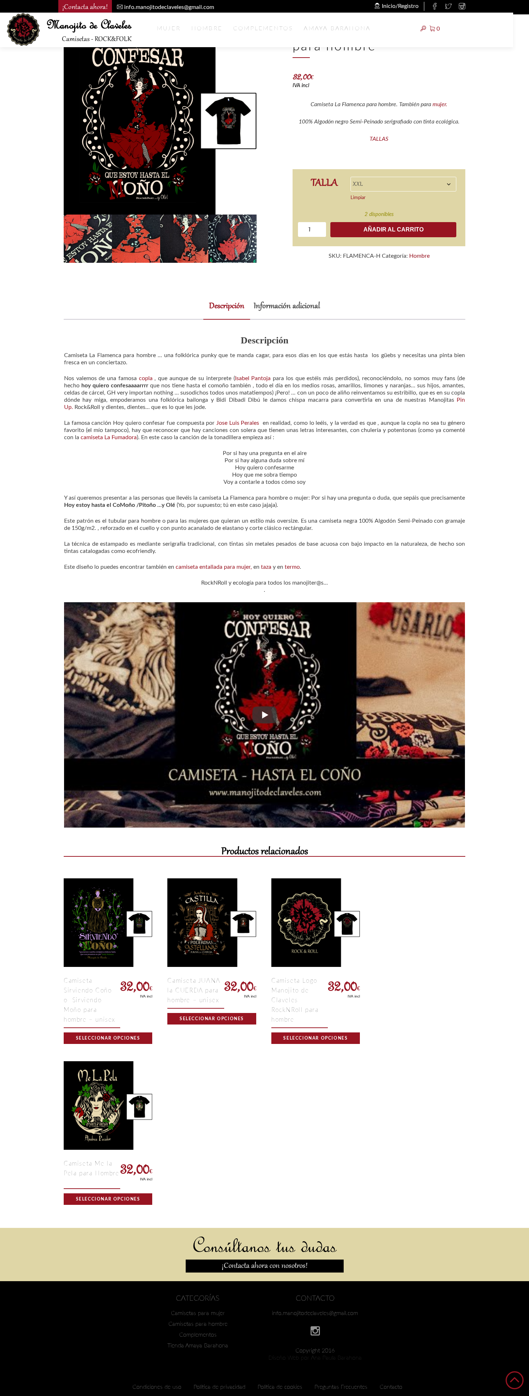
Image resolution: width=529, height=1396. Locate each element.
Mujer (169, 28)
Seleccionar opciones (108, 1038)
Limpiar (358, 197)
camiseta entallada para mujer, (214, 567)
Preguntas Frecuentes (341, 1387)
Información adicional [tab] (287, 306)
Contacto (391, 1387)
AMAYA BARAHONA (337, 28)
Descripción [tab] (226, 306)
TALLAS (379, 139)
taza (266, 567)
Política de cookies (280, 1387)
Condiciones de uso (156, 1387)
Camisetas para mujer (198, 1313)
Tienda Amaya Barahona (197, 1345)
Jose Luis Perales (237, 423)
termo (292, 567)
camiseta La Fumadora (108, 437)
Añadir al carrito (393, 229)
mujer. (440, 104)
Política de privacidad (219, 1387)
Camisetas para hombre (197, 1324)
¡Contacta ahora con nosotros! (265, 1266)
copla (146, 378)
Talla (324, 182)
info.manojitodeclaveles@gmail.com (315, 1313)
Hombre (206, 28)
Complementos (263, 28)
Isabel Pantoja (253, 378)
